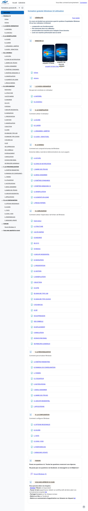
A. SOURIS (7, 39)
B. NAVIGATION (9, 113)
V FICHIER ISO (9, 140)
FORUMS (6, 223)
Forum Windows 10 (10, 227)
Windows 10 (7, 16)
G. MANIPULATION (10, 76)
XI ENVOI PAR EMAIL (10, 160)
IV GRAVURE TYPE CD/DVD (12, 136)
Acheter (32, 488)
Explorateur (8, 89)
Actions (7, 22)
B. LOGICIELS (8, 32)
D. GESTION (8, 120)
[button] (30, 17)
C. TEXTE (7, 210)
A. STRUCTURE (9, 93)
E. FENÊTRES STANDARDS (12, 69)
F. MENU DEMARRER (10, 187)
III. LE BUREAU (7, 53)
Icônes (6, 19)
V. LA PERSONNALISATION (11, 166)
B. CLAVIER (8, 42)
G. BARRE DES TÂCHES (11, 190)
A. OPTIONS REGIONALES (12, 203)
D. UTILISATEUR (9, 180)
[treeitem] (12, 12)
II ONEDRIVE (8, 99)
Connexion (83, 3)
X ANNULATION (9, 156)
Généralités (6, 12)
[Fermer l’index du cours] (22, 7)
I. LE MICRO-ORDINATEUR (10, 26)
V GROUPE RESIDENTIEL (11, 110)
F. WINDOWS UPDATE (11, 220)
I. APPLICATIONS (9, 197)
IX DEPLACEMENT (10, 153)
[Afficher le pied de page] (83, 506)
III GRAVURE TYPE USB (11, 133)
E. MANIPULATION (10, 123)
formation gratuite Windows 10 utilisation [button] (9, 8)
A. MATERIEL (8, 29)
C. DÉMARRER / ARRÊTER (12, 46)
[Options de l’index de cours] (19, 7)
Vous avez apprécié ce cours (11, 230)
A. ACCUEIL (8, 56)
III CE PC (7, 103)
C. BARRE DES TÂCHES (11, 63)
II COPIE (7, 130)
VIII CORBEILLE (9, 150)
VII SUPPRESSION (10, 146)
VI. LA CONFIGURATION (10, 200)
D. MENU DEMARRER (10, 66)
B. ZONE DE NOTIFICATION (12, 59)
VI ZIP (6, 143)
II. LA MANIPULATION (9, 36)
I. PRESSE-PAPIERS (10, 83)
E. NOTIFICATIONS (10, 183)
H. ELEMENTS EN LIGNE (11, 79)
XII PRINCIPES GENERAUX (12, 163)
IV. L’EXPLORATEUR (9, 86)
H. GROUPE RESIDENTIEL (12, 193)
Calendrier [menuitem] (21, 3)
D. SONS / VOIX (9, 213)
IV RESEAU (8, 106)
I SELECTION (8, 126)
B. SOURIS (7, 207)
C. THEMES (8, 177)
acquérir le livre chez (52, 66)
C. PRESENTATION (10, 116)
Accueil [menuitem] (14, 3)
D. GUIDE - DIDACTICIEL (11, 49)
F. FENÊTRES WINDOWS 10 (12, 73)
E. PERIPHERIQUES (10, 217)
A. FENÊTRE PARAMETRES (12, 170)
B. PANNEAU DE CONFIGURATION (14, 173)
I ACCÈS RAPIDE (9, 96)
